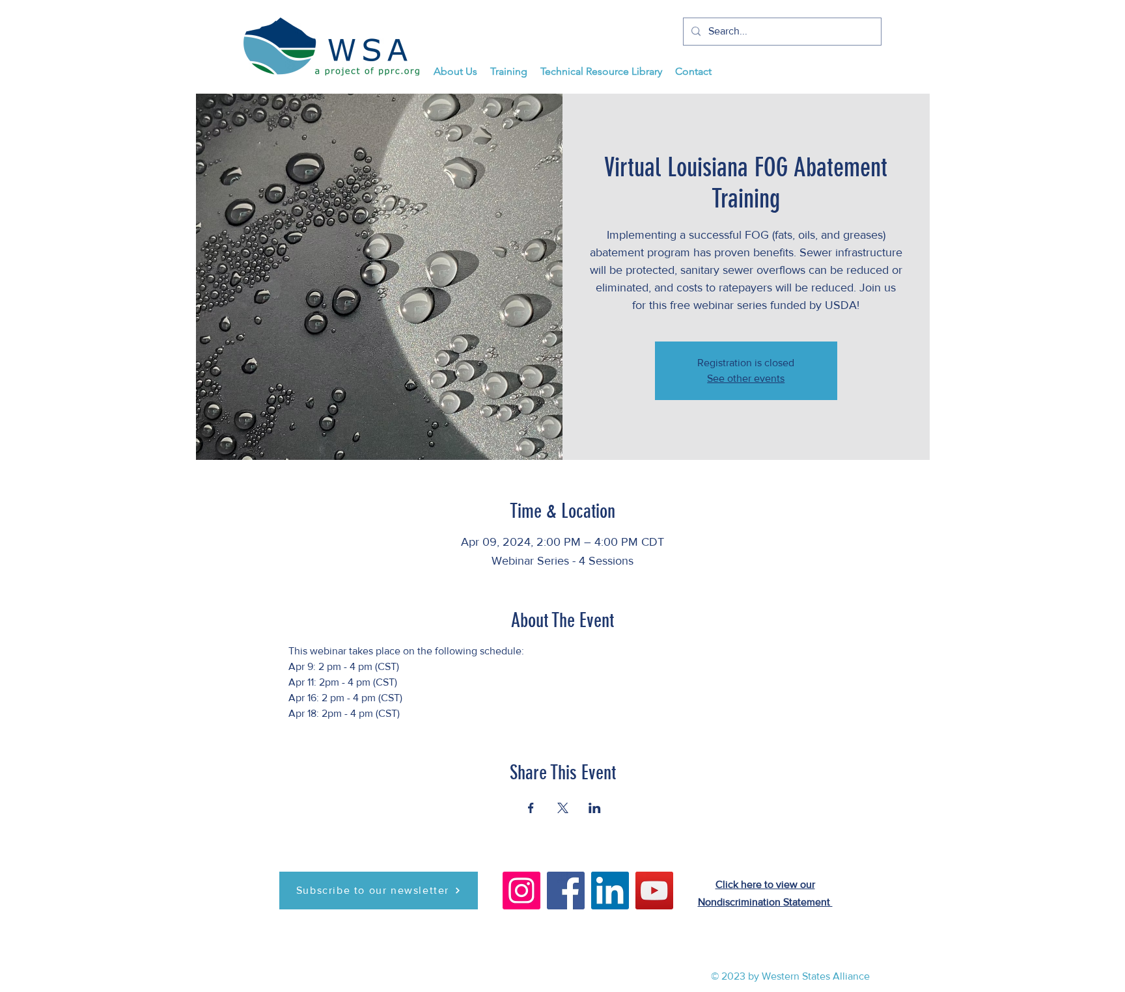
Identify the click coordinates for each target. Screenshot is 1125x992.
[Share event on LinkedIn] (595, 808)
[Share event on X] (563, 808)
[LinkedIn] (610, 890)
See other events (746, 378)
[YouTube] (654, 890)
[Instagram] (521, 890)
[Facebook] (566, 890)
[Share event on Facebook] (531, 808)
